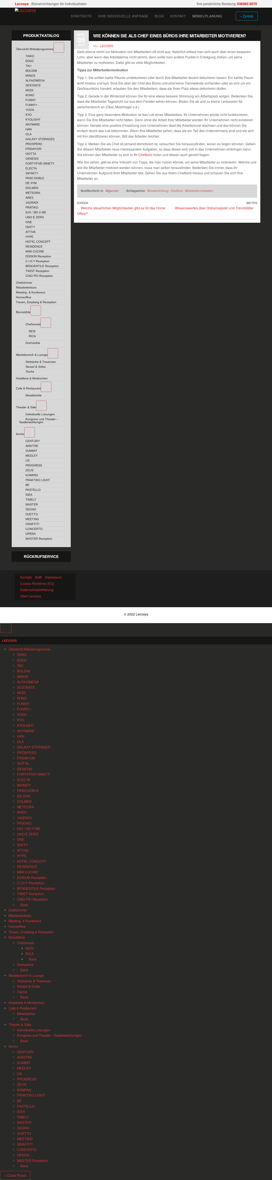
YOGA (22, 714)
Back (24, 904)
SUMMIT (23, 1062)
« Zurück (246, 16)
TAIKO (22, 654)
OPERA (23, 1155)
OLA (20, 741)
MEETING (25, 1138)
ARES (22, 812)
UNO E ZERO (27, 834)
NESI (30, 948)
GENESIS (24, 768)
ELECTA (23, 779)
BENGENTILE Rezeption (36, 888)
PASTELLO (25, 1106)
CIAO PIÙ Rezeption (32, 899)
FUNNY (23, 703)
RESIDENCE (27, 866)
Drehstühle (25, 964)
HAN (20, 736)
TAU (20, 665)
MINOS (22, 676)
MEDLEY (24, 1068)
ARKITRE (24, 1057)
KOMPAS (24, 1089)
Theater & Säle (19, 1024)
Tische (22, 991)
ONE (20, 839)
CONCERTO (27, 1149)
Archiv (13, 1046)
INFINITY (24, 785)
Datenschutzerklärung (36, 589)
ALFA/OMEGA (28, 681)
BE (19, 1100)
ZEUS (21, 1084)
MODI (21, 692)
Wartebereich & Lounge (26, 975)
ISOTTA (23, 763)
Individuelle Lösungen (33, 1030)
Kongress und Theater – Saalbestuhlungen (49, 1035)
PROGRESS (27, 1079)
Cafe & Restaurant (22, 1008)
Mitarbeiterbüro (19, 915)
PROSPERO (27, 752)
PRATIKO (24, 823)
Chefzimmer (17, 910)
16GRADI (24, 817)
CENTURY (25, 1051)
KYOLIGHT (25, 725)
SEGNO (23, 1127)
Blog (159, 16)
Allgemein (112, 191)
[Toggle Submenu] (59, 47)
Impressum (53, 577)
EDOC (22, 660)
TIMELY (23, 1117)
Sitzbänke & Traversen (34, 981)
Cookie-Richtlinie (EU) (37, 583)
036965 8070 (247, 3)
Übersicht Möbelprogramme (29, 649)
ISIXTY (22, 844)
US (19, 1073)
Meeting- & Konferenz (24, 920)
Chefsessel (25, 942)
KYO (20, 719)
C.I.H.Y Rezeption (30, 882)
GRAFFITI (25, 1144)
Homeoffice (17, 926)
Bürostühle (16, 937)
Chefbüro (145, 154)
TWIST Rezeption (30, 893)
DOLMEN (24, 801)
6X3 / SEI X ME (28, 828)
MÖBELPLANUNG (207, 16)
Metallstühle (26, 1013)
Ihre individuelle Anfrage (123, 16)
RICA (30, 953)
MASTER (24, 1122)
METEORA (25, 806)
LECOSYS (9, 640)
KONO (22, 698)
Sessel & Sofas (28, 986)
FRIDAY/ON (26, 758)
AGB (38, 577)
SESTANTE (26, 687)
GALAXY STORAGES (33, 747)
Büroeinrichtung (158, 191)
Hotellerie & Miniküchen (26, 1002)
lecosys (106, 46)
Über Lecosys (30, 596)
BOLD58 (23, 671)
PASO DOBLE (28, 790)
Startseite (81, 16)
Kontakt (178, 16)
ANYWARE (25, 730)
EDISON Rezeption (32, 877)
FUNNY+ (24, 709)
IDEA (21, 1111)
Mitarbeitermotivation (199, 191)
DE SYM (23, 796)
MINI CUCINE (27, 872)
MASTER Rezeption (32, 1160)
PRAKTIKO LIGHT (31, 1095)
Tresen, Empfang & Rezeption (31, 931)
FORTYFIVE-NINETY (33, 774)
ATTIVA (22, 850)
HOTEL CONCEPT (31, 861)
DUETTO (24, 1133)
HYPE (22, 855)
